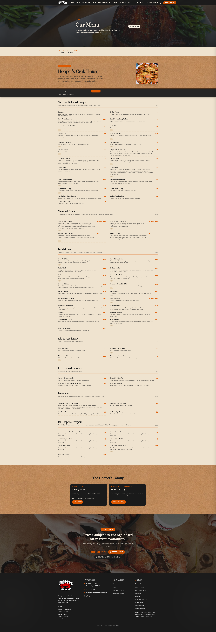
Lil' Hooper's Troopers (66, 94)
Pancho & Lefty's (140, 599)
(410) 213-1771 (98, 551)
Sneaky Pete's (139, 587)
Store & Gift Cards (140, 590)
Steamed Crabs (84, 91)
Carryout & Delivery (89, 2)
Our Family (138, 584)
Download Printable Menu (109, 557)
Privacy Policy (139, 605)
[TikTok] (90, 596)
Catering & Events (105, 2)
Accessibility (139, 602)
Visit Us (130, 2)
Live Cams (122, 2)
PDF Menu (135, 26)
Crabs (78, 2)
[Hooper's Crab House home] (62, 2)
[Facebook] (84, 596)
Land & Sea (95, 91)
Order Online (170, 2)
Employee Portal (140, 608)
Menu (72, 2)
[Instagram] (87, 596)
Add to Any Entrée (109, 91)
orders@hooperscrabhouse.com (96, 592)
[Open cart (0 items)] (160, 2)
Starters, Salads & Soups (67, 91)
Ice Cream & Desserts (125, 91)
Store (115, 2)
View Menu (78, 502)
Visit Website (118, 502)
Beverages (138, 91)
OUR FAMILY (139, 2)
